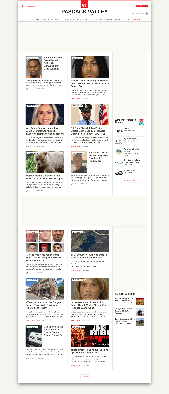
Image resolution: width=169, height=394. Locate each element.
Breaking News (39, 20)
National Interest (85, 20)
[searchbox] (32, 6)
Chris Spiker (30, 191)
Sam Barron (75, 184)
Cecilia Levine (31, 89)
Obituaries (119, 20)
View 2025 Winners (129, 180)
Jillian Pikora (76, 146)
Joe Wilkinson (31, 146)
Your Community (55, 20)
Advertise (136, 19)
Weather (108, 20)
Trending (99, 20)
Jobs (127, 20)
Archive (85, 376)
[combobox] (30, 6)
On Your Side (70, 20)
